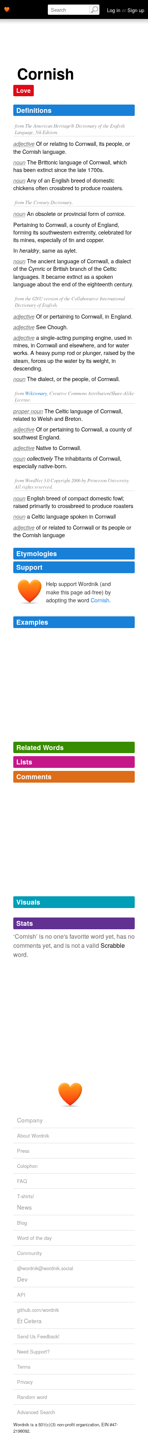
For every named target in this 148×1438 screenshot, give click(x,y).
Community (29, 1253)
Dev (22, 1279)
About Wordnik (33, 1135)
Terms (23, 1366)
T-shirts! (25, 1196)
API (21, 1294)
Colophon (27, 1165)
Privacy (25, 1381)
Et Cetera (29, 1320)
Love (23, 90)
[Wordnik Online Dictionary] (7, 8)
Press (23, 1150)
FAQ (22, 1181)
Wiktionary (36, 393)
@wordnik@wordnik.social (45, 1268)
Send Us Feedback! (38, 1336)
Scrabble (113, 945)
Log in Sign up (125, 10)
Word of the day (34, 1237)
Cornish (100, 600)
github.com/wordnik (38, 1309)
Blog (22, 1222)
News (24, 1207)
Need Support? (33, 1351)
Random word (32, 1396)
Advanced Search (36, 1412)
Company (30, 1120)
